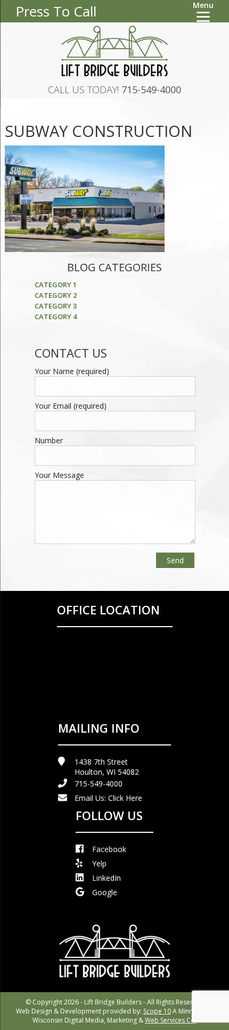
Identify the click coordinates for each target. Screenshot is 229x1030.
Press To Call (55, 11)
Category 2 (56, 295)
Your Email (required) (71, 406)
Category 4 (56, 316)
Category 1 (56, 284)
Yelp (99, 863)
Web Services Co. (171, 1020)
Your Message (59, 475)
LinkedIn (106, 878)
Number (49, 440)
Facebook (109, 849)
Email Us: (108, 798)
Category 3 (56, 306)
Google (104, 892)
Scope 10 (157, 1011)
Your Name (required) (72, 371)
